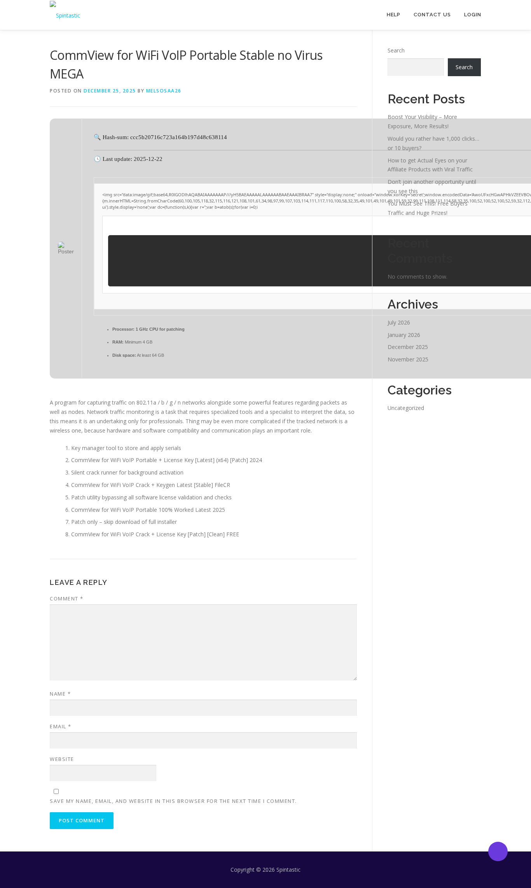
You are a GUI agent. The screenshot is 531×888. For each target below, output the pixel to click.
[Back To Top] (498, 851)
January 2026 (404, 334)
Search (396, 50)
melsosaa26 (164, 90)
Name (60, 693)
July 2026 (399, 322)
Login (472, 14)
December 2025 (408, 347)
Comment (67, 598)
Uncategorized (406, 408)
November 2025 (408, 359)
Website (62, 758)
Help (393, 14)
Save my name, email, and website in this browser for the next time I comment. (173, 800)
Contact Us (432, 14)
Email (61, 726)
